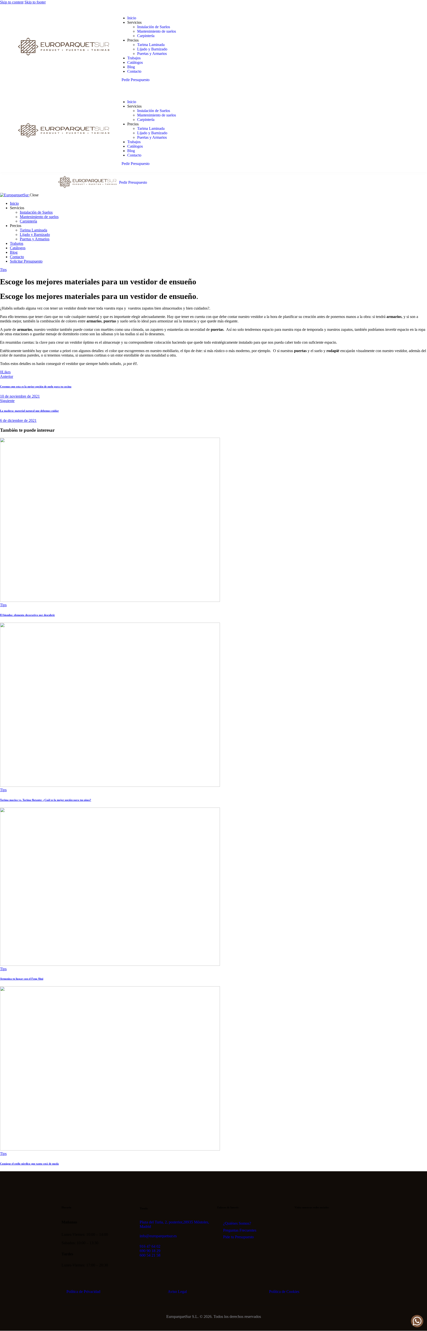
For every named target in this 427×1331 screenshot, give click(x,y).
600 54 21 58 (150, 1255)
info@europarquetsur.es (158, 1236)
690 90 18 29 (150, 1251)
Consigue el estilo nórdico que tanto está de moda (29, 1163)
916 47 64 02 (150, 1246)
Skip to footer (35, 2)
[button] (5, 372)
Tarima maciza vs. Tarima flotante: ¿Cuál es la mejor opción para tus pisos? (45, 799)
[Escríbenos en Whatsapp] (417, 1321)
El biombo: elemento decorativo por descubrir (27, 614)
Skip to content (11, 2)
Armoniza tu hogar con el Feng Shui (21, 978)
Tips (3, 270)
